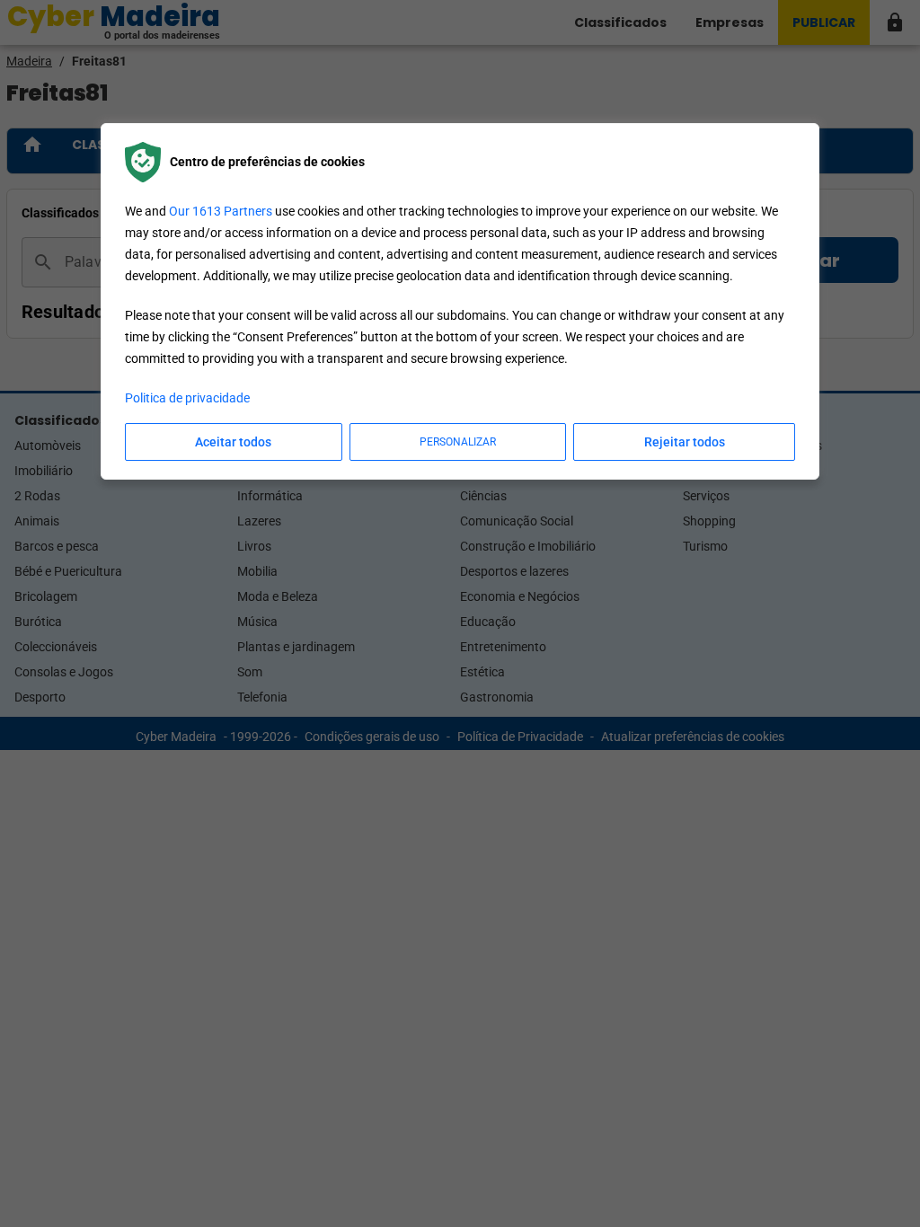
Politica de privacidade (187, 398)
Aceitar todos (233, 442)
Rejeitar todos (684, 442)
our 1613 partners (220, 211)
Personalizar (458, 442)
